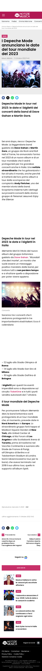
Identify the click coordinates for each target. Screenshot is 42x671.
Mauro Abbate (7, 58)
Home (4, 26)
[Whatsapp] (12, 97)
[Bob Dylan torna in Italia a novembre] (9, 627)
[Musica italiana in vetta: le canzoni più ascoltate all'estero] (9, 580)
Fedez (14, 21)
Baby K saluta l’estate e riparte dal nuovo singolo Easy (33, 542)
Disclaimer (25, 651)
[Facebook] (3, 97)
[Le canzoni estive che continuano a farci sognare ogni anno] (9, 611)
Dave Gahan (21, 257)
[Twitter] (7, 97)
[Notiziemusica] (22, 15)
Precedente (10, 535)
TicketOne (15, 391)
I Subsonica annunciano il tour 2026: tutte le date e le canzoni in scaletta (27, 598)
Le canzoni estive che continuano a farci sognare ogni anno (25, 613)
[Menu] (3, 15)
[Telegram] (17, 97)
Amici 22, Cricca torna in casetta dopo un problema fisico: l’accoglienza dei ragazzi (12, 542)
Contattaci (15, 651)
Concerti (38, 21)
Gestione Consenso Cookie (12, 657)
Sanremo (5, 21)
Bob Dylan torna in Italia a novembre (26, 627)
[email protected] (7, 662)
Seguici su (19, 557)
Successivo (32, 535)
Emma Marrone (25, 21)
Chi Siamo (5, 651)
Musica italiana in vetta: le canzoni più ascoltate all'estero (26, 582)
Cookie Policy (19, 654)
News (8, 26)
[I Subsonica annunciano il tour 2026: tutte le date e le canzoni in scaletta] (9, 596)
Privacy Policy (7, 654)
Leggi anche (21, 568)
